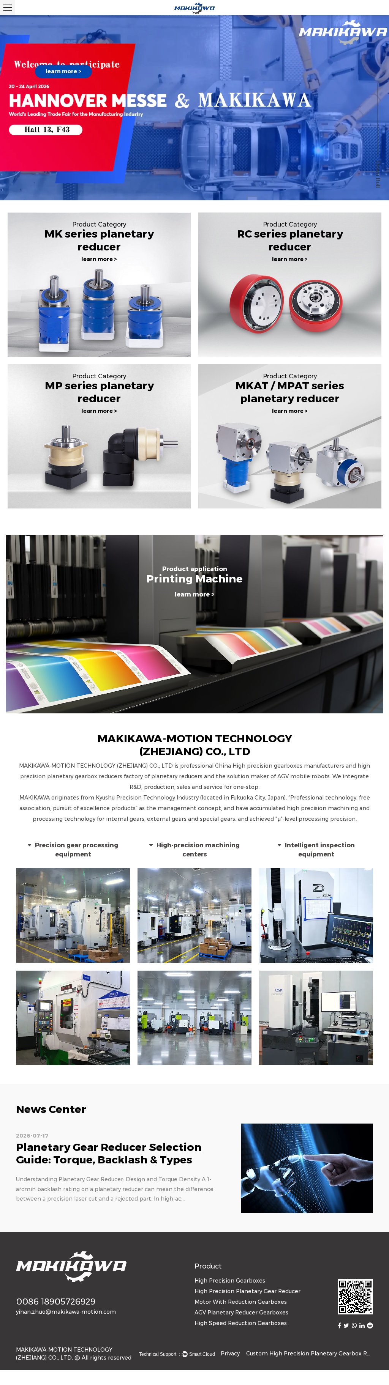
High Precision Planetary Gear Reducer (247, 1291)
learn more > (63, 71)
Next (376, 110)
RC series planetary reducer (290, 240)
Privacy (230, 1353)
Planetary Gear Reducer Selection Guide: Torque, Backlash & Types (109, 1153)
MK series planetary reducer (99, 240)
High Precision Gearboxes (229, 1280)
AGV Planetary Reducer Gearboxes (241, 1312)
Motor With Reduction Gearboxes (240, 1301)
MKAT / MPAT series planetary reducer (290, 392)
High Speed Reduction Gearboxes (240, 1323)
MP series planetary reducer (99, 392)
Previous (13, 110)
